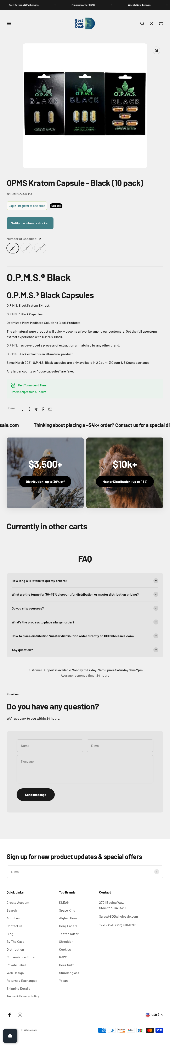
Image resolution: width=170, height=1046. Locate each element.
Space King (67, 910)
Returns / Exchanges (22, 980)
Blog (10, 934)
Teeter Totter (69, 934)
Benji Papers (68, 926)
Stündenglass (69, 973)
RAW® (63, 957)
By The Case (15, 941)
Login (12, 206)
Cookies (65, 949)
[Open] (10, 1036)
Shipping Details (18, 988)
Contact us (14, 926)
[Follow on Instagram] (20, 1015)
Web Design (15, 973)
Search (12, 910)
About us (13, 918)
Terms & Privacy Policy (23, 996)
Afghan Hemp (69, 918)
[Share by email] (50, 409)
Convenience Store (21, 957)
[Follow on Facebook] (9, 1015)
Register (23, 206)
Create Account (18, 902)
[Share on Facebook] (29, 409)
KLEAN (64, 902)
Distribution (15, 949)
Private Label (16, 965)
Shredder (66, 941)
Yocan (63, 980)
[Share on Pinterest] (43, 409)
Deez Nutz (66, 965)
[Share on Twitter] (36, 409)
